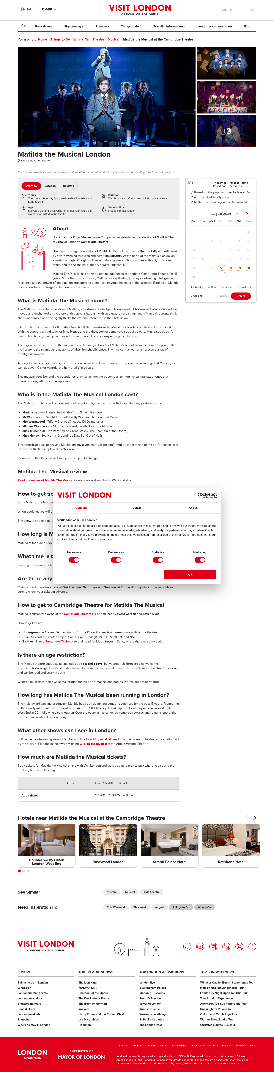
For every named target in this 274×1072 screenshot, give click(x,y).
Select (241, 296)
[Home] (23, 26)
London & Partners (32, 1054)
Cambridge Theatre (77, 614)
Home (42, 39)
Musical (113, 39)
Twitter (239, 946)
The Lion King (87, 982)
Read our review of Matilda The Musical (45, 480)
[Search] (252, 9)
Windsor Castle (149, 1009)
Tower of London (150, 1003)
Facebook (252, 946)
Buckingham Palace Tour (217, 1009)
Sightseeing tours (29, 1003)
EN (28, 9)
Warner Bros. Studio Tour (217, 1019)
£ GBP (47, 9)
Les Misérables (88, 1019)
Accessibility (197, 1045)
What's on (24, 988)
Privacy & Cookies (246, 1045)
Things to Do (60, 39)
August (159, 907)
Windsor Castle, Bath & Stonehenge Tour (227, 982)
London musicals (29, 1014)
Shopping (24, 1019)
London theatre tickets (33, 993)
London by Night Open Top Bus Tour (224, 993)
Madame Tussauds (152, 993)
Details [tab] (137, 507)
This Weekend (116, 907)
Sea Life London (150, 998)
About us (138, 1045)
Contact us (122, 1045)
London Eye (147, 982)
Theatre (98, 39)
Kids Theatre (152, 892)
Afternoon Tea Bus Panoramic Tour (223, 1003)
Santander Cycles (57, 641)
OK (190, 574)
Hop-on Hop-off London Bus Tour (222, 988)
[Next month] (246, 214)
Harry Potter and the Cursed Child (101, 1014)
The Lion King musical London (101, 739)
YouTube (200, 946)
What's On (81, 39)
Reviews (68, 186)
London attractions (30, 998)
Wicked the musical (93, 743)
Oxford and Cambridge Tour (218, 1014)
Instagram (213, 946)
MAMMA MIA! (87, 988)
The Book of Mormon (92, 1003)
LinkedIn (226, 946)
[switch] (116, 560)
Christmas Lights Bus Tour (217, 1025)
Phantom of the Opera (93, 993)
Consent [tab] (81, 507)
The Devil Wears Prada (93, 998)
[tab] (31, 186)
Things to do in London (33, 982)
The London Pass (150, 1025)
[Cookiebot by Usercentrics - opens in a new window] (200, 495)
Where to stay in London (34, 1025)
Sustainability (178, 1045)
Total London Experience (216, 998)
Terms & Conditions (220, 1045)
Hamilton (84, 1025)
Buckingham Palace (152, 988)
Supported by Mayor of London (81, 1054)
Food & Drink (26, 1009)
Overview (31, 186)
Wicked (83, 1009)
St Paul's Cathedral (152, 1019)
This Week (140, 907)
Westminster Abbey (152, 1014)
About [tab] (193, 507)
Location (50, 186)
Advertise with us (157, 1045)
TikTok (187, 946)
